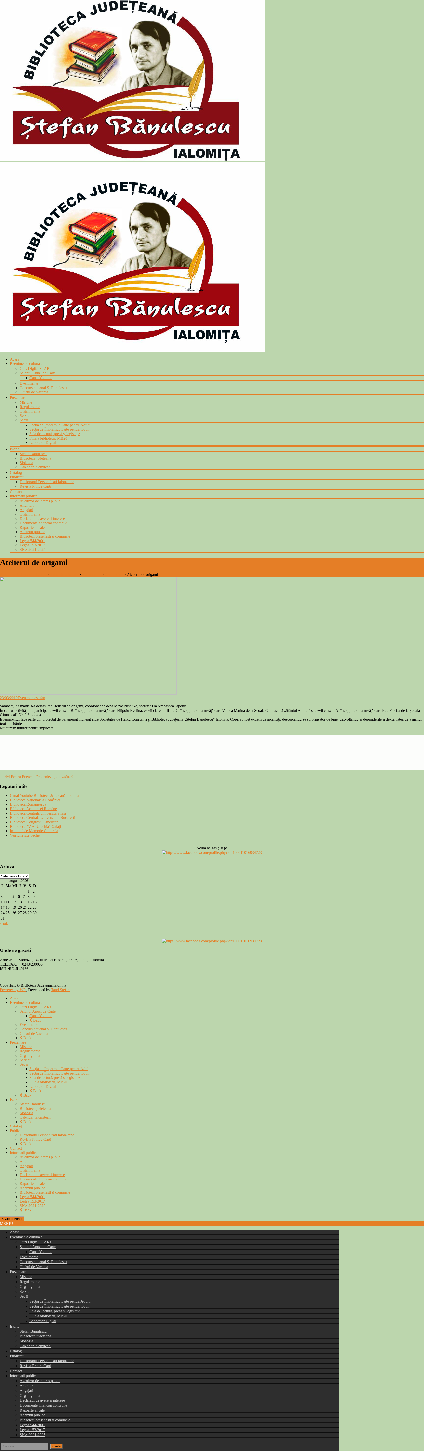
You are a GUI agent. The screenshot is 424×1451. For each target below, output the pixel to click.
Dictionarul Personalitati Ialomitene (47, 482)
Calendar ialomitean (35, 467)
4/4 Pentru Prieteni (17, 777)
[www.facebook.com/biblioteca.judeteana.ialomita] (212, 852)
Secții (24, 420)
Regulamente (30, 407)
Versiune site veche (25, 835)
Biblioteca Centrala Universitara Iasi (38, 813)
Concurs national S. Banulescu (43, 388)
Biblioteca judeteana (35, 458)
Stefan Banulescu (33, 454)
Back (36, 1020)
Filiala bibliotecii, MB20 (48, 438)
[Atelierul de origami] (88, 693)
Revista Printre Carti (35, 486)
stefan (40, 698)
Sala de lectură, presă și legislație (54, 434)
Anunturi (27, 505)
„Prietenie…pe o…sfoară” (57, 777)
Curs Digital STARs (35, 368)
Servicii (25, 416)
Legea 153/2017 (32, 545)
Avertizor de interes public (40, 501)
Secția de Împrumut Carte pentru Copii (59, 429)
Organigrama (30, 411)
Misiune (26, 402)
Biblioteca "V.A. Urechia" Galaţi (35, 826)
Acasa (14, 359)
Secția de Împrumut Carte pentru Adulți (59, 425)
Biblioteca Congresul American (34, 822)
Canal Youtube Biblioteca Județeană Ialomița (44, 795)
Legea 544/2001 (32, 541)
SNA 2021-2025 (32, 549)
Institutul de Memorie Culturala (34, 831)
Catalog (16, 472)
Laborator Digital (42, 442)
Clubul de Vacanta (34, 392)
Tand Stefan (60, 990)
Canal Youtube (40, 378)
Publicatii (17, 477)
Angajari (26, 510)
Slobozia (26, 463)
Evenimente (29, 383)
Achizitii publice (32, 532)
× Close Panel (12, 1219)
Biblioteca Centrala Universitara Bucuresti (42, 818)
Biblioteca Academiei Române (33, 809)
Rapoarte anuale (32, 527)
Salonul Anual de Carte (38, 373)
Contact (16, 492)
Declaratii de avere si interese (42, 519)
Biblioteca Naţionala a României (35, 800)
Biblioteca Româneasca (28, 804)
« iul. (4, 923)
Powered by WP (13, 990)
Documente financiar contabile (43, 523)
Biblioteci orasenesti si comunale (45, 536)
